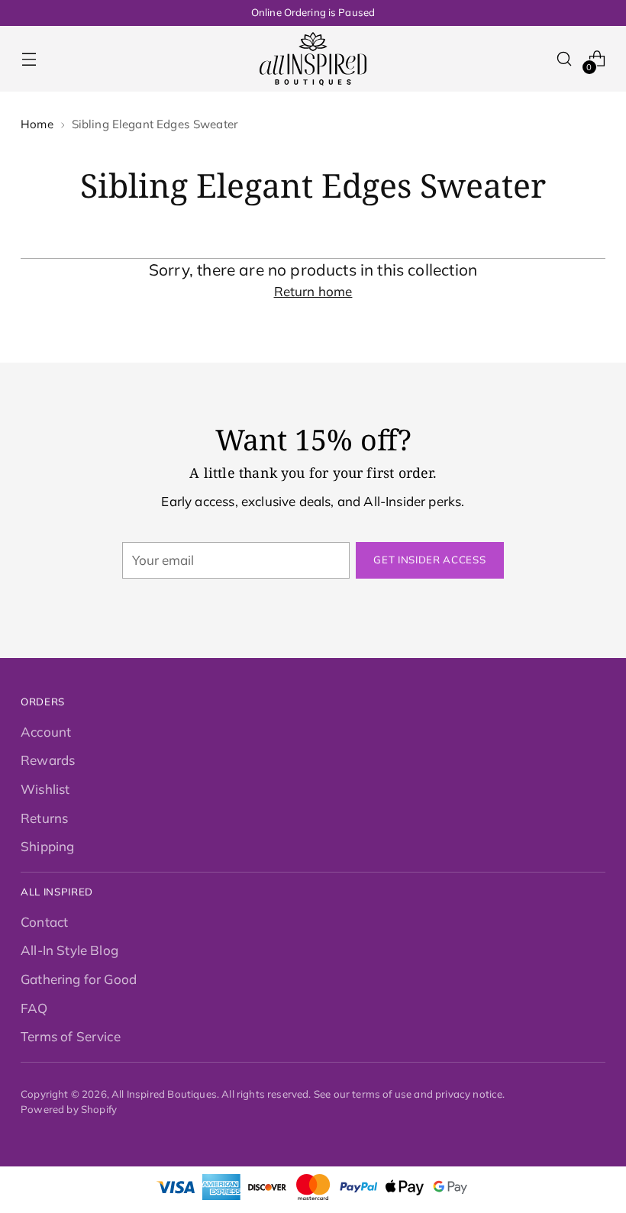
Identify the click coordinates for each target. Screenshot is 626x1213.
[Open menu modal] (28, 59)
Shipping (47, 846)
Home (37, 124)
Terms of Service (71, 1036)
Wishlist (45, 789)
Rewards (48, 760)
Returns (44, 818)
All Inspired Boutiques (164, 1094)
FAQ (34, 1008)
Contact (44, 922)
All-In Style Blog (69, 950)
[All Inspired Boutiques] (313, 58)
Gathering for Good (79, 979)
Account (46, 732)
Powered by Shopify (69, 1109)
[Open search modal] (564, 59)
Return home (313, 291)
